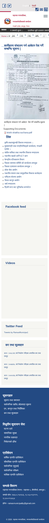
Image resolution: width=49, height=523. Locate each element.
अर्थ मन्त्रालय (9, 184)
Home (4, 36)
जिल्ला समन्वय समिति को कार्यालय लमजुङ (20, 163)
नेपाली (34, 6)
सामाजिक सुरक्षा (10, 433)
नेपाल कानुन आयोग (11, 180)
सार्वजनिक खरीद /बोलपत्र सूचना (17, 404)
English (26, 6)
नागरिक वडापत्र (10, 437)
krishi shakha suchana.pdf (19, 132)
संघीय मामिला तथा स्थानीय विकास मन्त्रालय (21, 152)
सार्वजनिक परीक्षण (11, 470)
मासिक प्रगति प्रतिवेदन (14, 474)
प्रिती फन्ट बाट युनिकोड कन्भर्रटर (17, 187)
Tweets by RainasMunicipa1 (16, 332)
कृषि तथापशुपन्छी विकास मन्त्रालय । (18, 142)
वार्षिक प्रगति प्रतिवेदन (13, 457)
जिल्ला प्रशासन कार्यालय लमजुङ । (18, 166)
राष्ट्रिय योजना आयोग (12, 177)
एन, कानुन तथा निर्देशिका (14, 408)
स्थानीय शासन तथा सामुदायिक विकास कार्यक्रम (23, 173)
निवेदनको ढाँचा (10, 441)
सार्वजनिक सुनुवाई (11, 466)
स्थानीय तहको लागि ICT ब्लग (16, 156)
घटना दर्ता (8, 428)
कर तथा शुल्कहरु (11, 413)
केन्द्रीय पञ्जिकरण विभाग (14, 159)
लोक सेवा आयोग (10, 170)
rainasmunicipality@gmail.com (21, 503)
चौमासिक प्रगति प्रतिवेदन (15, 461)
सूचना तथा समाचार (12, 400)
